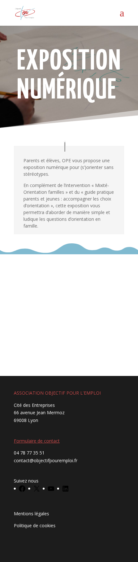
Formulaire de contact (37, 441)
